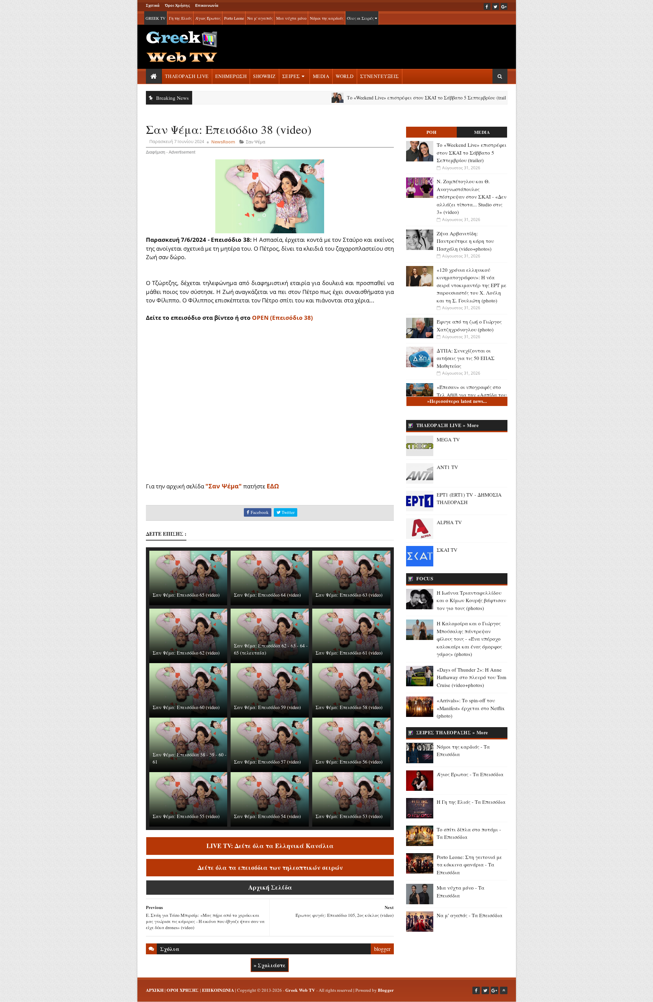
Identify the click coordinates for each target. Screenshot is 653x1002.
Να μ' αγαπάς (260, 18)
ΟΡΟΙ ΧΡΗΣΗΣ (183, 990)
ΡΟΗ (431, 132)
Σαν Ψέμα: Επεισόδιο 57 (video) (267, 761)
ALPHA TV (449, 522)
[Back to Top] (503, 990)
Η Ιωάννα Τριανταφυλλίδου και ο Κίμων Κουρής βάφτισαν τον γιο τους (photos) (471, 600)
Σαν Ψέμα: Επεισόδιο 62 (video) (186, 652)
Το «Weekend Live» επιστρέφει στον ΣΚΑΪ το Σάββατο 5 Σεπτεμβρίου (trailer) (396, 97)
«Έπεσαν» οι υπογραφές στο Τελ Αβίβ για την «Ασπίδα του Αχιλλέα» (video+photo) (471, 394)
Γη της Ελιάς (180, 18)
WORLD (345, 76)
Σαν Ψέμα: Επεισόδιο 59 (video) (267, 707)
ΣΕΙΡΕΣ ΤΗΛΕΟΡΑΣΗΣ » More (452, 732)
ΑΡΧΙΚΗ (155, 990)
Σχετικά (153, 5)
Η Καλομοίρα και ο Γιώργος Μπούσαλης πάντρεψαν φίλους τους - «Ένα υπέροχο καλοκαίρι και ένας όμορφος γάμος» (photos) (469, 638)
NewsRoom (223, 142)
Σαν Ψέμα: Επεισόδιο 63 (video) (349, 595)
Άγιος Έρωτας (208, 18)
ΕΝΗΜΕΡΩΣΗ (231, 76)
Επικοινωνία (206, 5)
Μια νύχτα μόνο (291, 18)
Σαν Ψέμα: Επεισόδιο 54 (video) (267, 816)
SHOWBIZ (264, 76)
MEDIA (321, 76)
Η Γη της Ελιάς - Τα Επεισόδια (471, 801)
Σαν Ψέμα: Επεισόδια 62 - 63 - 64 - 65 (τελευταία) (271, 649)
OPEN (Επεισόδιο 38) (282, 318)
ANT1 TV (447, 467)
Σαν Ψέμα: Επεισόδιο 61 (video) (349, 652)
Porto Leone (234, 18)
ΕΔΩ (273, 486)
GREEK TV (156, 18)
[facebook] (487, 6)
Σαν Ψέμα (255, 142)
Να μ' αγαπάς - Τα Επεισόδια (469, 915)
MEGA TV (448, 439)
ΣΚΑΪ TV (447, 549)
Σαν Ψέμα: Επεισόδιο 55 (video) (186, 816)
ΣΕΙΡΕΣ (291, 76)
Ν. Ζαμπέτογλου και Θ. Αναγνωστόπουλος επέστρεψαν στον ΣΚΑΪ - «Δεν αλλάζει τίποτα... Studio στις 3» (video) (471, 196)
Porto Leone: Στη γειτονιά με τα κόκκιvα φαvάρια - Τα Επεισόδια (469, 865)
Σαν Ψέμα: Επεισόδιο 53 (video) (349, 816)
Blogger (386, 990)
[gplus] (504, 6)
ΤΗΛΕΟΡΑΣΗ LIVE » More (447, 425)
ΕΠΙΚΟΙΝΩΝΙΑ (218, 990)
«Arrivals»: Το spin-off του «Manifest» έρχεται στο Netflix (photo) (471, 708)
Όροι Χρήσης (177, 5)
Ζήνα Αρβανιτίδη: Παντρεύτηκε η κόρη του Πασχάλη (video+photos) (465, 241)
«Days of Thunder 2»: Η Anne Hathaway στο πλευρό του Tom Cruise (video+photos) (471, 677)
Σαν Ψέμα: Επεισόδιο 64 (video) (267, 595)
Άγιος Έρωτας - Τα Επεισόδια (470, 774)
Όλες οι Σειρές (361, 18)
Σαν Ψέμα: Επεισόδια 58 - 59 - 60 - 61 (190, 758)
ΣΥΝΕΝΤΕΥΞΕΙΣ (379, 76)
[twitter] (495, 6)
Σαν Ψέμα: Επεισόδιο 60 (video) (186, 707)
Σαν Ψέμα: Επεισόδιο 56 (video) (349, 761)
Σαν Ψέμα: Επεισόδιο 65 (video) (186, 595)
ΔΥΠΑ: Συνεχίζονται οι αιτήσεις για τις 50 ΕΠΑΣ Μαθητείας (466, 358)
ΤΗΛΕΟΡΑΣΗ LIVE (187, 76)
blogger (382, 948)
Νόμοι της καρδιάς (327, 18)
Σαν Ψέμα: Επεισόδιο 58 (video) (349, 707)
